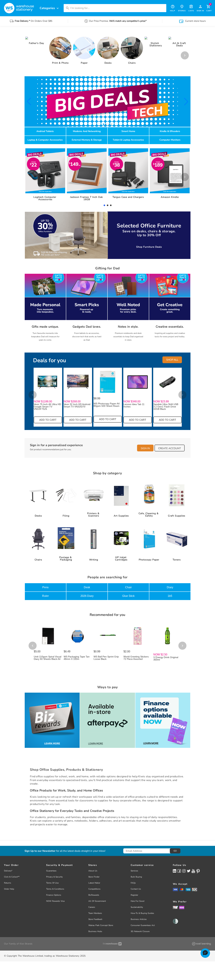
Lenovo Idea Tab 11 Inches (133, 405)
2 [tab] (107, 205)
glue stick (128, 595)
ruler (45, 595)
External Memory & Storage (87, 139)
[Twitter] (188, 870)
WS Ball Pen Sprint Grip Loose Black (106, 657)
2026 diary (87, 595)
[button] (29, 101)
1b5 (170, 595)
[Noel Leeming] (201, 944)
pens (45, 587)
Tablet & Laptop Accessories (128, 139)
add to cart (47, 419)
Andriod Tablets (45, 131)
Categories (49, 8)
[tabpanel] (45, 175)
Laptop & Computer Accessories (45, 139)
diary (170, 587)
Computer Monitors (169, 139)
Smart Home (128, 131)
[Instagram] (184, 871)
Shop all (172, 359)
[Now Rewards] (181, 907)
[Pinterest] (198, 871)
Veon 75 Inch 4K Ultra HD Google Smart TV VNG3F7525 (47, 406)
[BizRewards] (175, 907)
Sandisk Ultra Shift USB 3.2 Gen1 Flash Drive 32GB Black (165, 406)
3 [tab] (110, 205)
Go (175, 850)
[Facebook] (179, 871)
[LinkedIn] (174, 871)
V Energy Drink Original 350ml (165, 658)
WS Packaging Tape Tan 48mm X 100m (77, 657)
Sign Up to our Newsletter (40, 851)
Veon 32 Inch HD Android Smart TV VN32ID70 (77, 405)
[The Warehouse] (112, 944)
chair (128, 587)
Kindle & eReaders (170, 131)
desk (87, 587)
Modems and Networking (87, 131)
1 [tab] (104, 205)
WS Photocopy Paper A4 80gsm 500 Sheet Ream (107, 404)
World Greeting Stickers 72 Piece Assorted (136, 657)
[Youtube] (193, 871)
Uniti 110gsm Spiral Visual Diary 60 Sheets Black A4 (47, 657)
